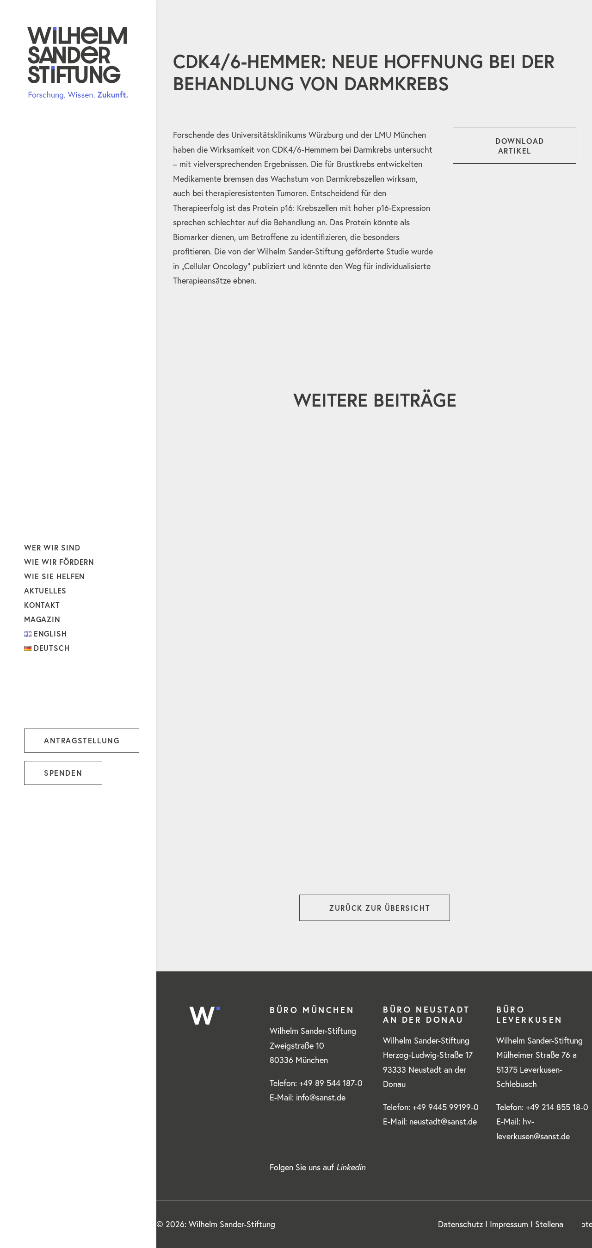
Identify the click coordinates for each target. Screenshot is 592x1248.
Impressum (509, 1224)
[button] (30, 1225)
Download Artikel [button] (521, 145)
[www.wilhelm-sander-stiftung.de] (77, 63)
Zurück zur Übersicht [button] (379, 908)
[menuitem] (30, 1225)
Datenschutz (460, 1224)
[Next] (563, 847)
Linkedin (350, 1167)
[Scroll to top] (573, 1228)
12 (407, 844)
